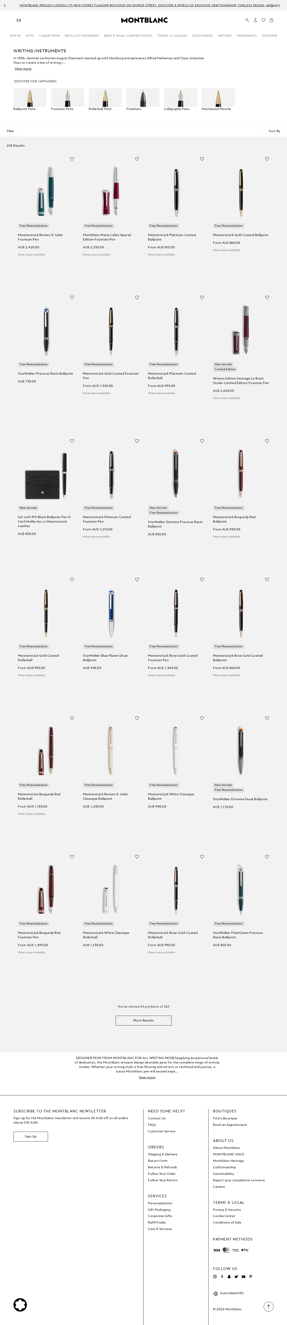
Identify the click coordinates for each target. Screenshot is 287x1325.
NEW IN (15, 36)
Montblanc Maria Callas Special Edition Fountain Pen (107, 237)
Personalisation (160, 1203)
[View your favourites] (263, 21)
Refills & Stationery (82, 36)
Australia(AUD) (232, 1293)
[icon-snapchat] (229, 1277)
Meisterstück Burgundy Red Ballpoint (234, 519)
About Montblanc (226, 1148)
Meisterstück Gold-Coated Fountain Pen (111, 376)
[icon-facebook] (222, 1277)
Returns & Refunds (162, 1167)
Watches (225, 36)
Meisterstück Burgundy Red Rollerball (39, 796)
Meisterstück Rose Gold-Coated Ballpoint (238, 658)
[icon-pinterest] (250, 1277)
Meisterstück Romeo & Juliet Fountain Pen (40, 237)
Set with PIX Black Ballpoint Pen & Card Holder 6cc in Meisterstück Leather (44, 522)
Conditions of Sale (227, 1222)
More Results (143, 1020)
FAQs (152, 1125)
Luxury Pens (49, 36)
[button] (255, 20)
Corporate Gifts (160, 1216)
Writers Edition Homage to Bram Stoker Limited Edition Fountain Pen (241, 381)
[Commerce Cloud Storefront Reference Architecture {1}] (144, 19)
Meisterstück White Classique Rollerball (106, 935)
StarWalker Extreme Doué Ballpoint (240, 799)
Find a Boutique (225, 1118)
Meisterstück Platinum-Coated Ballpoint (172, 237)
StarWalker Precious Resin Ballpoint (45, 373)
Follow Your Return (162, 1180)
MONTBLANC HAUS (228, 1154)
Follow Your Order (162, 1173)
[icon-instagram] (215, 1277)
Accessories (202, 36)
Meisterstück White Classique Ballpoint (171, 796)
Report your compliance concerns (239, 1180)
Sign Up (31, 1136)
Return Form (158, 1161)
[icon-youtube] (243, 1277)
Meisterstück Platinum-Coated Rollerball (172, 376)
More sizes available (31, 254)
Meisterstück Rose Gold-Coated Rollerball (173, 935)
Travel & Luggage (172, 36)
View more (23, 68)
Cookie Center (224, 1216)
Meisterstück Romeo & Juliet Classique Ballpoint (105, 796)
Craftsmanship (224, 1167)
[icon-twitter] (236, 1277)
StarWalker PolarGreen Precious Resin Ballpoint (238, 935)
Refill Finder (157, 1222)
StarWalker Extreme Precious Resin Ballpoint (175, 524)
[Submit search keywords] (247, 20)
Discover (269, 36)
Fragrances (247, 36)
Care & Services (160, 1229)
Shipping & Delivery (163, 1154)
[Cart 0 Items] (272, 21)
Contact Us (156, 1118)
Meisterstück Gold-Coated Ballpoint (241, 235)
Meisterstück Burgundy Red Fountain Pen (39, 935)
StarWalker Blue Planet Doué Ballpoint (105, 658)
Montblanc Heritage (228, 1161)
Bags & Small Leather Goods (128, 36)
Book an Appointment (230, 1125)
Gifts (30, 36)
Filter (10, 131)
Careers (219, 1186)
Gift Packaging (159, 1209)
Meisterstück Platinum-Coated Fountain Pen (107, 519)
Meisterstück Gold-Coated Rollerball (38, 658)
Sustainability (223, 1173)
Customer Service (161, 1131)
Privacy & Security (227, 1209)
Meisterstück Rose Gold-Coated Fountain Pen (173, 658)
